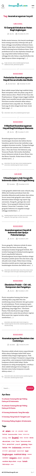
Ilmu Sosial (18, 23)
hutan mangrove (24, 322)
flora (15, 112)
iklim (9, 447)
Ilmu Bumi (18, 174)
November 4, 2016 (23, 291)
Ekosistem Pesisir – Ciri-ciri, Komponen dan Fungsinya (18, 285)
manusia (26, 165)
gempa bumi (10, 444)
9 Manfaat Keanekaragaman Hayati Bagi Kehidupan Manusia (18, 127)
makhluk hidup (20, 454)
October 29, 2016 (24, 344)
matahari (5, 458)
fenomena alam (26, 441)
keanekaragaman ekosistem (11, 323)
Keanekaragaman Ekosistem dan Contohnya (18, 339)
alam (8, 431)
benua (20, 434)
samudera (26, 458)
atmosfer (20, 431)
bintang (4, 438)
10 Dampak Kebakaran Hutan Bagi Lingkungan (18, 28)
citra (12, 34)
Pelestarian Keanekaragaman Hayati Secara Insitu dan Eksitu (18, 78)
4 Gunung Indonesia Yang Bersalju (15, 412)
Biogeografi (18, 73)
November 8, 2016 (23, 238)
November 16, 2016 (25, 84)
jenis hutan (5, 451)
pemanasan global (18, 64)
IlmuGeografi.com (12, 472)
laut (18, 215)
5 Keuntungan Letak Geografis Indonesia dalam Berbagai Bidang (18, 179)
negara (13, 458)
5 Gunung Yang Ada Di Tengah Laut (16, 417)
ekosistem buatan (18, 376)
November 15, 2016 (23, 132)
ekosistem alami (15, 322)
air (3, 431)
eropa (13, 441)
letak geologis (14, 217)
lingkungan (7, 454)
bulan (9, 437)
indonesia (17, 447)
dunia (31, 438)
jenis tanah (12, 451)
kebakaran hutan (8, 64)
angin (13, 431)
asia (16, 431)
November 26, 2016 (23, 34)
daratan (26, 437)
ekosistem (7, 112)
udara (12, 464)
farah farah (13, 84)
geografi (17, 444)
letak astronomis (24, 215)
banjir (5, 63)
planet (20, 458)
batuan (4, 434)
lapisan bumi (20, 451)
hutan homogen (14, 271)
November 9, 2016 (24, 184)
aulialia (13, 184)
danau (21, 437)
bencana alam (12, 434)
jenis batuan (26, 447)
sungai (19, 461)
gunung (24, 444)
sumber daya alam (23, 217)
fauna (12, 112)
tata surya (6, 464)
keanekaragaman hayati (22, 63)
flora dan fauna (14, 163)
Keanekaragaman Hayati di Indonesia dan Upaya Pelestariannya (18, 232)
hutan (14, 63)
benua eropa (26, 434)
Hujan (30, 444)
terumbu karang (8, 325)
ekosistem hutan (15, 270)
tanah (24, 461)
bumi (15, 437)
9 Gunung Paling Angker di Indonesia (16, 421)
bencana (10, 63)
